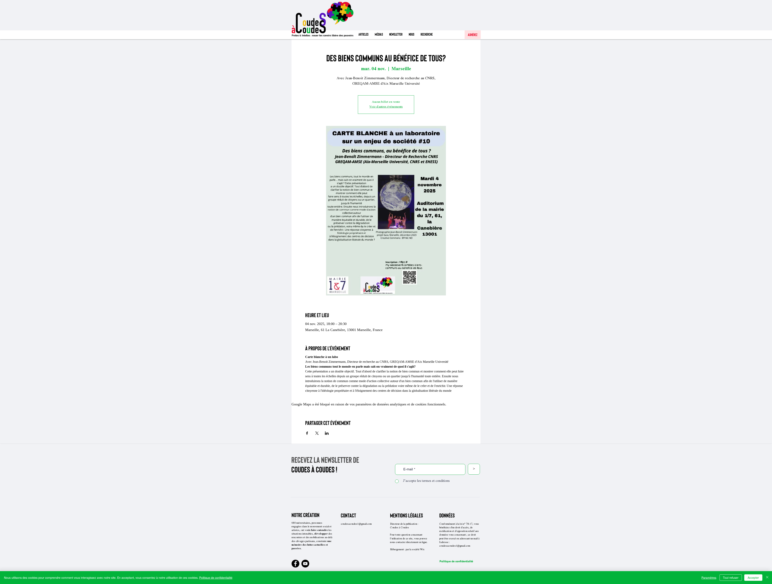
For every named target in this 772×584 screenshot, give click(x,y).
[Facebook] (295, 564)
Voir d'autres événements (386, 107)
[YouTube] (305, 564)
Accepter (753, 578)
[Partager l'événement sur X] (317, 433)
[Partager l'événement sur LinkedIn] (327, 433)
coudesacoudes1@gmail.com (356, 524)
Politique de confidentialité (456, 561)
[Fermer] (767, 577)
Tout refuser (730, 578)
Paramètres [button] (708, 578)
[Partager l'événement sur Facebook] (307, 433)
